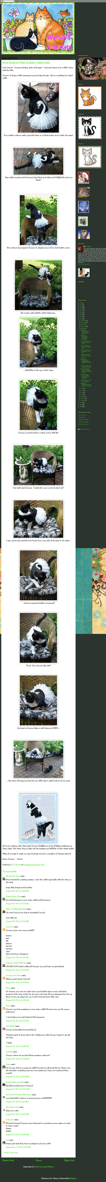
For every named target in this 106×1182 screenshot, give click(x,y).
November (83, 322)
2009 (81, 406)
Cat (7, 1140)
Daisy (8, 1064)
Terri (8, 1005)
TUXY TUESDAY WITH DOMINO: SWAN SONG (86, 342)
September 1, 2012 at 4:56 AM (18, 1147)
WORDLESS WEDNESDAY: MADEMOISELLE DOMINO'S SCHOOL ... (86, 361)
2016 (81, 310)
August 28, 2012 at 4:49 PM (17, 1000)
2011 (81, 402)
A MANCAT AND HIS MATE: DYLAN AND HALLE (86, 356)
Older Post (69, 1160)
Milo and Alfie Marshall (16, 909)
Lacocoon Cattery (82, 415)
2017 (81, 308)
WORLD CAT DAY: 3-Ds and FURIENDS (86, 381)
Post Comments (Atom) (44, 1166)
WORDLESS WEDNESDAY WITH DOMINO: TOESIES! (86, 384)
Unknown (10, 1119)
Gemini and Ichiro (13, 975)
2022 (81, 303)
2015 (81, 312)
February (83, 398)
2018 (81, 307)
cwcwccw (10, 927)
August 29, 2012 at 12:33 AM (17, 1089)
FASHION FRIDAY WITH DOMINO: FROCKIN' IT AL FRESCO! (85, 376)
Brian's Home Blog (13, 896)
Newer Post (8, 1160)
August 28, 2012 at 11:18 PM (17, 1059)
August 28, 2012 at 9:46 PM (17, 1046)
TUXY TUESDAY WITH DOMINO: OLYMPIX (86, 366)
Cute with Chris (81, 417)
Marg (8, 988)
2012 (81, 318)
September (83, 326)
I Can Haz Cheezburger (83, 421)
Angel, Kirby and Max (15, 1082)
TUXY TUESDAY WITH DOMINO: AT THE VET (86, 351)
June (82, 390)
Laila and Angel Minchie (16, 963)
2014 (81, 314)
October (83, 324)
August (83, 328)
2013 (81, 316)
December (83, 320)
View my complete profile (83, 264)
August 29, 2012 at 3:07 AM (17, 1114)
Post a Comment (11, 1152)
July (82, 388)
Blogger (73, 1178)
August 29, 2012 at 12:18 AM (17, 1076)
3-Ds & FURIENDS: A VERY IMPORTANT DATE (86, 347)
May (82, 392)
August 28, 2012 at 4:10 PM (17, 957)
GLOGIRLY (10, 1026)
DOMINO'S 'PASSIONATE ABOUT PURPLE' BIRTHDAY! (85, 332)
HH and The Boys (13, 876)
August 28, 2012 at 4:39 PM (17, 982)
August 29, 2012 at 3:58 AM (17, 1134)
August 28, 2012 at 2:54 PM (17, 891)
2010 (81, 404)
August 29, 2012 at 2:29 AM (17, 1101)
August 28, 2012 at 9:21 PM (17, 1020)
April (82, 394)
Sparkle (9, 1051)
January (83, 400)
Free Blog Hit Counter (81, 430)
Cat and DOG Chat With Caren (18, 1094)
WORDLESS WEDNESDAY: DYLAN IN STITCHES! (84, 337)
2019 (81, 305)
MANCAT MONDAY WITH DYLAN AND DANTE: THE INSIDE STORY (86, 370)
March (82, 396)
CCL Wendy (88, 246)
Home (39, 1160)
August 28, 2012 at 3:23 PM (17, 903)
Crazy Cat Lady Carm (83, 424)
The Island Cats (12, 1107)
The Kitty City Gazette (83, 419)
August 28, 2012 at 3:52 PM (17, 921)
